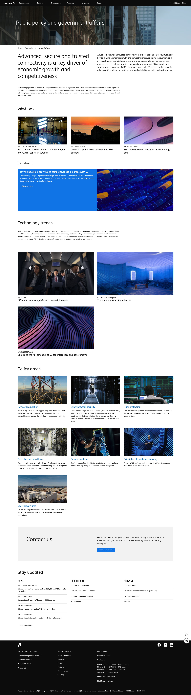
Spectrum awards (27, 506)
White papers (76, 602)
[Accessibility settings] (186, 634)
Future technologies (131, 596)
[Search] (169, 3)
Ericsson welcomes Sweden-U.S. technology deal (36, 609)
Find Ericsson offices (105, 681)
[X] (165, 645)
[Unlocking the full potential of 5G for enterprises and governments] (56, 327)
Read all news (24, 163)
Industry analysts (64, 655)
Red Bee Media (24, 664)
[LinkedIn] (171, 645)
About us (70, 3)
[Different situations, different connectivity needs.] (56, 273)
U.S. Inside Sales (108, 677)
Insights (40, 3)
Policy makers (62, 671)
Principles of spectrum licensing (140, 459)
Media (59, 663)
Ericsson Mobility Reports (80, 585)
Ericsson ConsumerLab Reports (83, 591)
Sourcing (60, 675)
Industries (55, 3)
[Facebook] (159, 645)
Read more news (25, 625)
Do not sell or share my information (94, 691)
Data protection (132, 406)
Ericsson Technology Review (82, 596)
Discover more (27, 186)
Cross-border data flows (30, 459)
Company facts (130, 585)
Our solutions (24, 3)
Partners (60, 667)
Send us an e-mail (106, 550)
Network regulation (28, 406)
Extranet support (103, 655)
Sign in (184, 3)
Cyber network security (83, 406)
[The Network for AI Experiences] (135, 273)
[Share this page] (186, 641)
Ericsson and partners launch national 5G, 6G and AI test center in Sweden (41, 151)
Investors (85, 3)
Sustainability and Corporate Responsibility (140, 591)
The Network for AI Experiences (114, 300)
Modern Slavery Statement (28, 691)
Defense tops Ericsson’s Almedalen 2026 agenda (36, 600)
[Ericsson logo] (9, 3)
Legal (49, 691)
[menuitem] (25, 3)
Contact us (101, 660)
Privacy (42, 691)
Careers (99, 3)
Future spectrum (79, 459)
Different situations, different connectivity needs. (43, 300)
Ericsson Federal (24, 660)
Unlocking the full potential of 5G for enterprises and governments (52, 354)
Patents (127, 602)
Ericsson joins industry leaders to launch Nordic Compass (39, 618)
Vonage (21, 668)
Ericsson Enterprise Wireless (28, 656)
